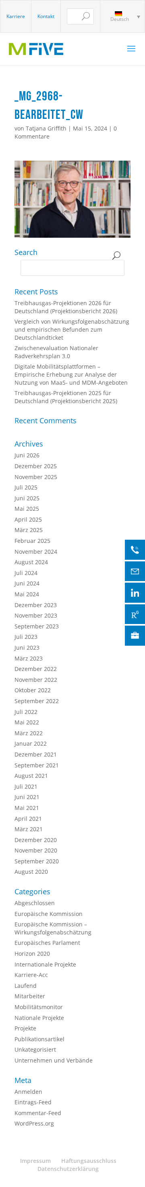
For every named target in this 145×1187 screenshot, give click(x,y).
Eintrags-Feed (33, 1102)
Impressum (35, 1161)
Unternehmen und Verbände (53, 1060)
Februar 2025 (32, 541)
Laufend (25, 985)
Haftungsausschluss (88, 1161)
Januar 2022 (30, 743)
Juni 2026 (26, 455)
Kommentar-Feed (37, 1113)
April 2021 (28, 818)
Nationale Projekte (39, 1018)
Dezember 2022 (35, 669)
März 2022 (28, 733)
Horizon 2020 (32, 953)
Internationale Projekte (45, 964)
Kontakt (45, 16)
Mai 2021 (26, 808)
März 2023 (28, 658)
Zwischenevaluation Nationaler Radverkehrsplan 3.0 (56, 352)
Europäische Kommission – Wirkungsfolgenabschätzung (52, 928)
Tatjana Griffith (46, 128)
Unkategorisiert (35, 1049)
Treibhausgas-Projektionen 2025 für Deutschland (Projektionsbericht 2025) (65, 397)
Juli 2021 (25, 786)
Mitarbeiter (29, 996)
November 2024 (35, 551)
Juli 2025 (25, 487)
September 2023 (36, 626)
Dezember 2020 (35, 840)
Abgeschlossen (34, 903)
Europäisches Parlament (47, 942)
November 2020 (35, 850)
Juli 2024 (25, 573)
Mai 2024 (26, 594)
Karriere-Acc (31, 975)
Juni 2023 (26, 647)
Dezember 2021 (35, 754)
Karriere (15, 16)
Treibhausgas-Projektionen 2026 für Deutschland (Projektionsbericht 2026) (65, 307)
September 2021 (36, 765)
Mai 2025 (26, 508)
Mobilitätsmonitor (38, 1007)
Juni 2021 (26, 797)
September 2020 (36, 861)
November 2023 (35, 615)
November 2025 (35, 477)
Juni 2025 (26, 498)
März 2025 (28, 530)
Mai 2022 (26, 722)
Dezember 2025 (35, 466)
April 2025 (28, 519)
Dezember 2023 (35, 605)
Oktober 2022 (32, 690)
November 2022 (35, 679)
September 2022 (36, 701)
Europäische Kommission (48, 914)
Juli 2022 (25, 712)
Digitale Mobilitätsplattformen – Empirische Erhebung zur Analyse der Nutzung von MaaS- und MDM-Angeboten (71, 374)
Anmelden (28, 1091)
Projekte (25, 1028)
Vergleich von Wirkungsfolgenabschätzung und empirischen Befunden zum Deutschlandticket (71, 329)
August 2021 (31, 775)
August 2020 (31, 871)
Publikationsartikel (39, 1039)
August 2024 (31, 562)
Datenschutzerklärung (68, 1169)
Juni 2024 (26, 583)
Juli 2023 (25, 636)
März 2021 (28, 829)
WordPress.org (34, 1123)
